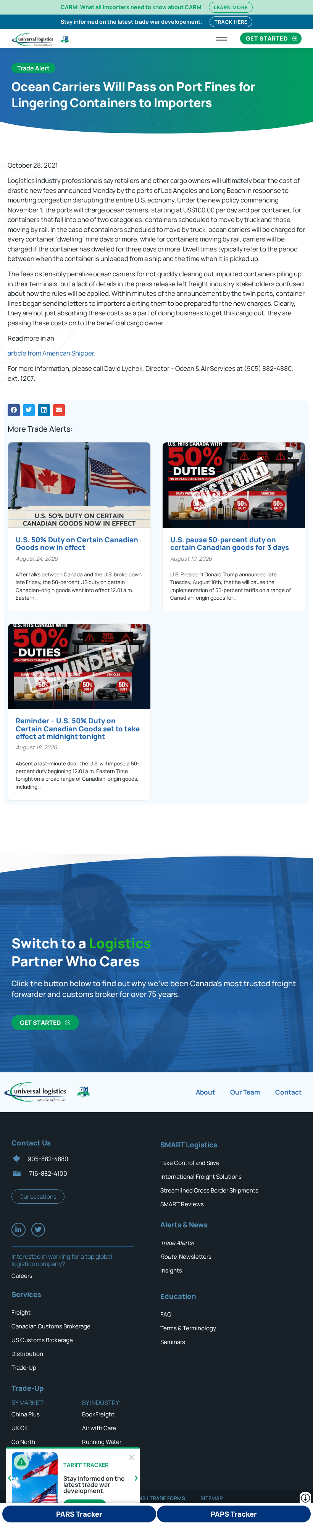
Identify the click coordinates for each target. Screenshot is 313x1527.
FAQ (165, 1314)
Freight (21, 1312)
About (205, 1092)
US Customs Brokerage (42, 1340)
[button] (14, 410)
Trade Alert (33, 68)
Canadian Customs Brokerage (50, 1326)
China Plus (25, 1414)
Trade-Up (23, 1368)
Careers (21, 1276)
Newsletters (185, 1257)
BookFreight (98, 1414)
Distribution (27, 1354)
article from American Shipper (51, 353)
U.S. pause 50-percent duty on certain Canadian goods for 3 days (229, 543)
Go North (23, 1442)
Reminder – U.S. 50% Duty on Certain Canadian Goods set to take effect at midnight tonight (78, 728)
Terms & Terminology (188, 1328)
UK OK (19, 1428)
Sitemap (211, 1498)
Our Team (245, 1092)
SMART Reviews (182, 1204)
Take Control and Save (189, 1163)
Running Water (101, 1442)
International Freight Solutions (201, 1177)
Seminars (172, 1342)
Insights (171, 1270)
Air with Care (99, 1428)
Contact (288, 1092)
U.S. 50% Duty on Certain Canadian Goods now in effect (77, 543)
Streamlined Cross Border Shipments (209, 1190)
